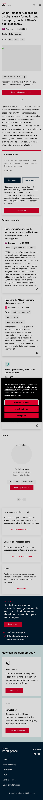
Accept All (21, 415)
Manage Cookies (21, 402)
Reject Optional (22, 409)
